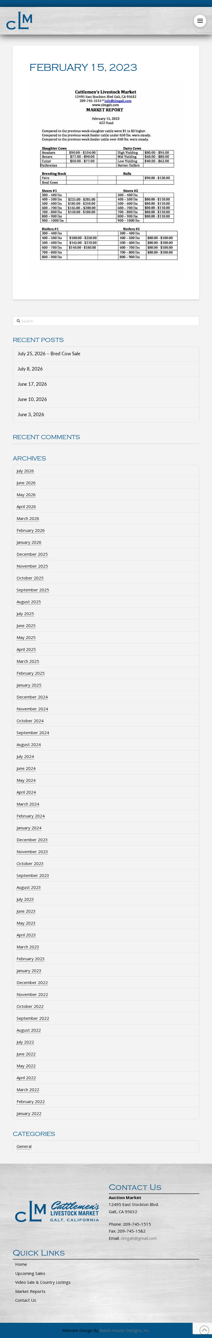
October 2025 (30, 578)
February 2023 (31, 958)
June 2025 (26, 625)
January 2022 (29, 1113)
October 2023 (30, 863)
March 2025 (28, 661)
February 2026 (31, 530)
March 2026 (28, 518)
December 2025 (32, 554)
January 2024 (29, 827)
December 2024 (32, 697)
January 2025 (29, 685)
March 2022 (28, 1089)
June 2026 (26, 482)
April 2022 (26, 1077)
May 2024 (26, 780)
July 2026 (25, 470)
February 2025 (31, 673)
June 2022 (26, 1054)
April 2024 (26, 792)
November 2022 (32, 994)
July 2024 (25, 756)
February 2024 (31, 816)
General (24, 1146)
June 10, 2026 (32, 399)
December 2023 (32, 839)
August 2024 (29, 744)
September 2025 (33, 589)
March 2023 (28, 946)
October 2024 (30, 720)
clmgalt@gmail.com (139, 1238)
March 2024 (28, 804)
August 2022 (29, 1030)
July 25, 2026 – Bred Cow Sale (49, 354)
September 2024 (33, 732)
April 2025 (26, 649)
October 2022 (30, 1006)
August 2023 (29, 887)
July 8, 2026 (30, 369)
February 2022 (31, 1101)
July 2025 (25, 613)
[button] (200, 21)
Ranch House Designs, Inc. (125, 1330)
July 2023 (25, 899)
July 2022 (25, 1042)
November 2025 (32, 566)
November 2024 (32, 708)
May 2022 (26, 1065)
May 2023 (26, 923)
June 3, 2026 (31, 415)
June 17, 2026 (32, 384)
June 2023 (26, 911)
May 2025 (26, 637)
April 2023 (26, 935)
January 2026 (29, 542)
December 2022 (32, 982)
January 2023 (29, 970)
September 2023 (33, 875)
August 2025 (29, 601)
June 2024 (26, 768)
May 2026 (26, 494)
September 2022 (33, 1018)
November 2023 (32, 851)
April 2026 (26, 506)
